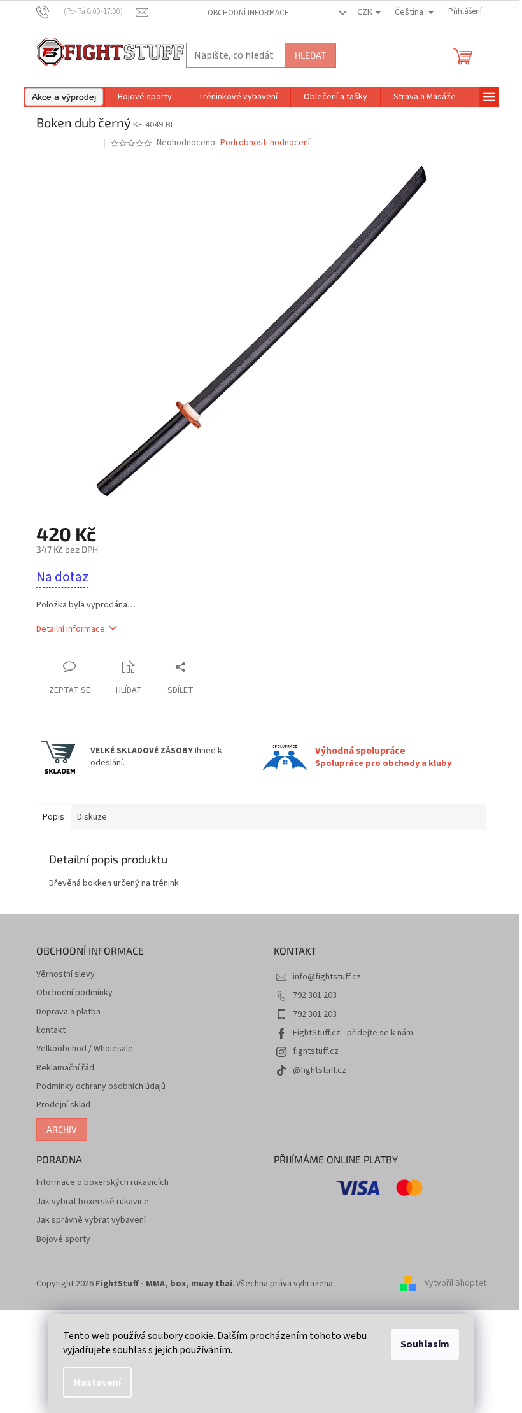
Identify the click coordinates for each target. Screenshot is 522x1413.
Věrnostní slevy (65, 975)
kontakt (51, 1031)
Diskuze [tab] (92, 817)
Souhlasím (424, 1344)
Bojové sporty (63, 1239)
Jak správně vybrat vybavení (91, 1220)
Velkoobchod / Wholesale (84, 1049)
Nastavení (97, 1382)
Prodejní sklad (63, 1105)
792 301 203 (315, 995)
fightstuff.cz (316, 1051)
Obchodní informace (248, 12)
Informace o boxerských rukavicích (102, 1183)
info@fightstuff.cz (327, 976)
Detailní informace (70, 629)
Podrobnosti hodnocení (265, 143)
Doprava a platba (68, 1012)
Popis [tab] (53, 817)
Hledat (310, 55)
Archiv (61, 1129)
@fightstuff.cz (319, 1070)
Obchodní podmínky (74, 993)
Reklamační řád (65, 1068)
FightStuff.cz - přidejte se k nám (353, 1032)
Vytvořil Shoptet (455, 1283)
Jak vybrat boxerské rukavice (92, 1202)
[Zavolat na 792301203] (86, 11)
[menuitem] (64, 97)
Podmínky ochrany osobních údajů (101, 1087)
